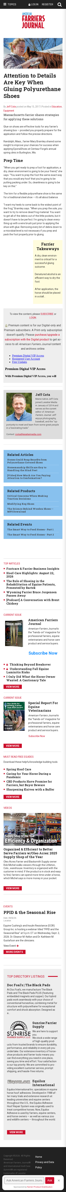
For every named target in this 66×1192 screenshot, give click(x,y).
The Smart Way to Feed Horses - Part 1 (30, 529)
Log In (34, 4)
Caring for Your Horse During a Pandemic (28, 775)
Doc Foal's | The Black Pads (28, 985)
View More (12, 686)
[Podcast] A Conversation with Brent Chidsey (32, 601)
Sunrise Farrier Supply (44, 1025)
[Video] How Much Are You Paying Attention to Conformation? (29, 477)
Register (47, 4)
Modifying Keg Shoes (20, 503)
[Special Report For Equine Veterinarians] (14, 716)
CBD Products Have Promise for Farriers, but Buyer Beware (29, 783)
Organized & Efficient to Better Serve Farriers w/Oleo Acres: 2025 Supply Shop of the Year (30, 853)
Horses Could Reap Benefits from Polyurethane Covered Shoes (27, 461)
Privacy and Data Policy (44, 1163)
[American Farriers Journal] (14, 633)
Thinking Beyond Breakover (30, 664)
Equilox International (43, 1083)
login (32, 317)
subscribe (47, 314)
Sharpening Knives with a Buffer (30, 789)
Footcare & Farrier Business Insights (32, 568)
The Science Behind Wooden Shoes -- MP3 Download (30, 510)
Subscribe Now (37, 736)
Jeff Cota (11, 106)
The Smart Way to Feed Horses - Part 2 (30, 534)
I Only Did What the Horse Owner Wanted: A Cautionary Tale (30, 678)
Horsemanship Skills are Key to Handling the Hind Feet (26, 469)
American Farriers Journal (43, 622)
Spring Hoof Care (18, 769)
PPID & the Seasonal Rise (30, 912)
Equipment (9, 110)
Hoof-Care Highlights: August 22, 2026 (30, 574)
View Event (10, 945)
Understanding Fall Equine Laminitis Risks (27, 670)
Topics (12, 4)
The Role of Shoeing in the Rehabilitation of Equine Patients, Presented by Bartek (30, 584)
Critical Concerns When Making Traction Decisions (27, 497)
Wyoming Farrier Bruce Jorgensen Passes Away (31, 593)
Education (57, 106)
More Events (14, 952)
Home (38, 1156)
